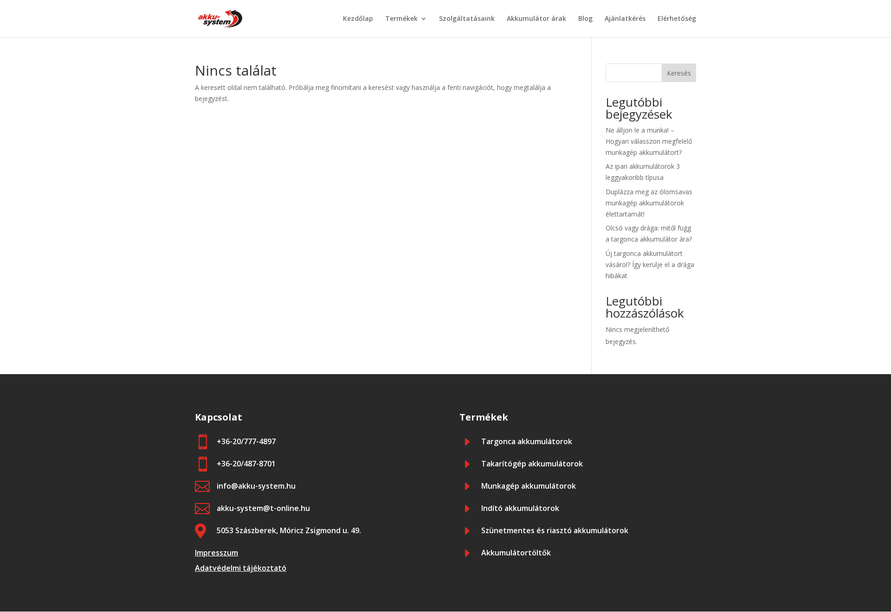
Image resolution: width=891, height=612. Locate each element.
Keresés (679, 73)
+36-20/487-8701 (246, 464)
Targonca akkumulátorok (526, 441)
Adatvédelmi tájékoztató (240, 568)
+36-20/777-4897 (246, 441)
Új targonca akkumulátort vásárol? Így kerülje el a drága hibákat (650, 264)
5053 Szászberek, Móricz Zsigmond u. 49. (289, 530)
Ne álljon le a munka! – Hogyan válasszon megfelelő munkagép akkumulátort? (649, 141)
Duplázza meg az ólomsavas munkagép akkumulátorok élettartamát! (649, 202)
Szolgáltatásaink (467, 19)
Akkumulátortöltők (516, 553)
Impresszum (216, 553)
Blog (585, 19)
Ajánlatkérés (625, 19)
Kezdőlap (358, 19)
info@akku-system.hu (256, 486)
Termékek (401, 19)
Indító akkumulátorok (520, 508)
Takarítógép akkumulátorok (532, 464)
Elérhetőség (677, 19)
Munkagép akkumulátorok (528, 486)
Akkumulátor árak (536, 19)
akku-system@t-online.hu (263, 508)
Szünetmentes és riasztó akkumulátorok (554, 530)
